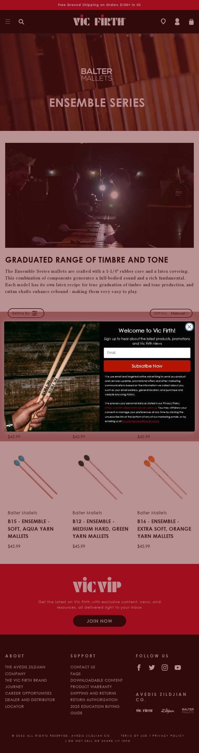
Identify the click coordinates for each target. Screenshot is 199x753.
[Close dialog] (189, 327)
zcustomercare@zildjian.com (140, 421)
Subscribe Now (147, 365)
